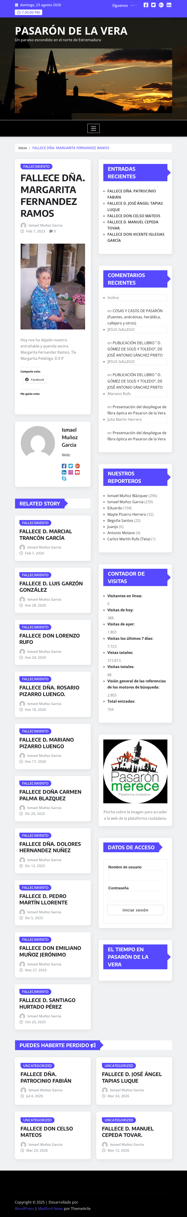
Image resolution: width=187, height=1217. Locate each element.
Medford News (50, 1208)
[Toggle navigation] (93, 128)
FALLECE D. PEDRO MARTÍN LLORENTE (43, 899)
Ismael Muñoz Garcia (45, 225)
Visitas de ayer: (121, 624)
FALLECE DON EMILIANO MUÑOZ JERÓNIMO (50, 951)
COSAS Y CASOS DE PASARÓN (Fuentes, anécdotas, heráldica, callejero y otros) (135, 317)
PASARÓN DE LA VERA (71, 30)
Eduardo (114, 507)
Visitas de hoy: (121, 609)
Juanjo (112, 526)
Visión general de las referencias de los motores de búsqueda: (136, 684)
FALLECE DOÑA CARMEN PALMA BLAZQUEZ (50, 794)
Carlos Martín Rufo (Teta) (128, 538)
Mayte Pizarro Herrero (126, 514)
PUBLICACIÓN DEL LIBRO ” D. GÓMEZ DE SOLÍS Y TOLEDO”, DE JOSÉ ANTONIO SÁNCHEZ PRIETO (135, 349)
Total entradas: (121, 701)
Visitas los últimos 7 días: (130, 638)
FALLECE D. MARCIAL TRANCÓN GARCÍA (45, 534)
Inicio (22, 147)
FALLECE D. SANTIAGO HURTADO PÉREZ (47, 1003)
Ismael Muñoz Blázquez (127, 495)
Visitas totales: (121, 666)
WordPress (24, 1208)
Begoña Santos (120, 520)
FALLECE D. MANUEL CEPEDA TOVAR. (128, 1131)
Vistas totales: (120, 652)
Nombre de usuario (125, 867)
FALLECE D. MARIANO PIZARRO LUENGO (46, 742)
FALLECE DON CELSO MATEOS (133, 215)
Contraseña (118, 888)
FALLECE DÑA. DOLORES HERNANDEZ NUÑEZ (50, 847)
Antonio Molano (121, 532)
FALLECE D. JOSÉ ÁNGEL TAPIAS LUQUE (132, 1077)
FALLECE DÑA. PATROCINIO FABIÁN (46, 1077)
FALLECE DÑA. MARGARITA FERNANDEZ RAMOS (70, 147)
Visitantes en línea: (125, 595)
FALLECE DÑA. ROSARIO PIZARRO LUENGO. (49, 690)
